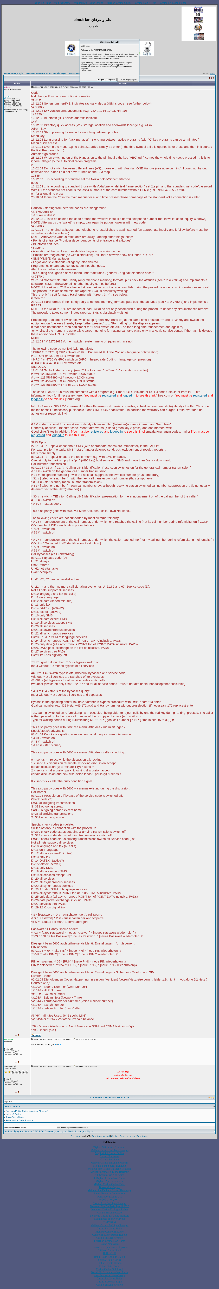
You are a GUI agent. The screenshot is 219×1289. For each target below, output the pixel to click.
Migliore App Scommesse (110, 1181)
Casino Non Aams (109, 1156)
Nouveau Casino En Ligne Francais (109, 1215)
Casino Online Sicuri (109, 1259)
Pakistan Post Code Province (19, 1120)
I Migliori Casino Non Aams (109, 1178)
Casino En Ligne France (173, 2)
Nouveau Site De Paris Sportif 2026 (109, 1206)
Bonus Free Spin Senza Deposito (109, 1247)
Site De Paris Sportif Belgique (109, 1165)
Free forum (76, 1136)
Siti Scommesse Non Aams (109, 1174)
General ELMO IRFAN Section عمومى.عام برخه (46, 73)
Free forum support (101, 1136)
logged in (129, 395)
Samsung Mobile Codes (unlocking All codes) (27, 1111)
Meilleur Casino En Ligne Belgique (109, 1171)
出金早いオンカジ (109, 1199)
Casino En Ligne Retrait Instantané (51, 2)
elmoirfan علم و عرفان (13, 73)
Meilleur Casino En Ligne (109, 1231)
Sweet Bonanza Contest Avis (109, 1193)
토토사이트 (109, 1253)
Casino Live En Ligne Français (109, 1203)
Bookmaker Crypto (109, 1187)
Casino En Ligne (109, 1159)
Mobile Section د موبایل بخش (80, 1131)
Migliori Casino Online (119, 2)
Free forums (142, 1136)
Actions (212, 74)
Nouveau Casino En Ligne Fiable (109, 1209)
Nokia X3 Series (13, 1114)
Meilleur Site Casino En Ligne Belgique (109, 1168)
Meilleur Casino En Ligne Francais (109, 1162)
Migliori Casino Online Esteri (109, 1184)
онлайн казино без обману (109, 1275)
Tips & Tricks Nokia (15, 1117)
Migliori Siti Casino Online (88, 2)
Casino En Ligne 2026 (109, 1212)
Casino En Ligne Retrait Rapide (109, 1234)
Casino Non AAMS (146, 2)
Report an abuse (128, 1136)
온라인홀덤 (109, 1222)
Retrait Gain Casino (109, 1266)
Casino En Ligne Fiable (109, 1228)
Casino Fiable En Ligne (109, 1281)
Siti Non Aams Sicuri (109, 1250)
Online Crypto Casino (109, 1263)
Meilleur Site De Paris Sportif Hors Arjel (109, 1190)
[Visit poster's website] (36, 1036)
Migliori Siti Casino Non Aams (109, 1147)
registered (109, 395)
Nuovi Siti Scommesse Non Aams (109, 1272)
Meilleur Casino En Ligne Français (109, 1150)
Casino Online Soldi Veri (109, 1269)
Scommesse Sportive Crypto (109, 1218)
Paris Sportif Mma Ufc (109, 1196)
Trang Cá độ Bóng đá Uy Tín (110, 1256)
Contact (114, 1136)
